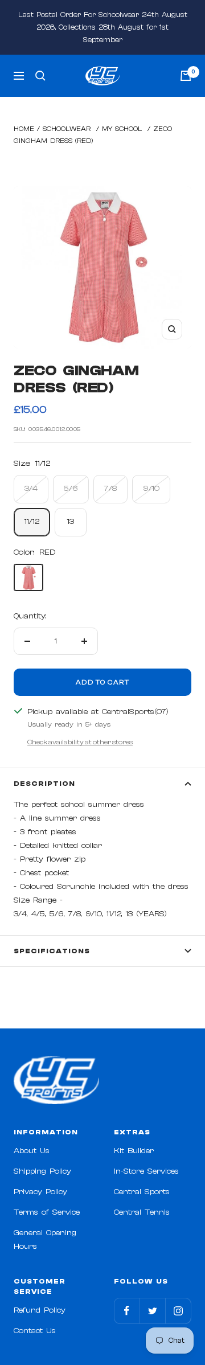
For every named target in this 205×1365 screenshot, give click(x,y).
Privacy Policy (40, 1191)
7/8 (110, 488)
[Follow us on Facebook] (127, 1310)
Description (44, 784)
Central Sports (142, 1191)
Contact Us (35, 1330)
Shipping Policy (42, 1171)
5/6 (71, 488)
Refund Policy (39, 1310)
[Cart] (185, 76)
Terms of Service (47, 1212)
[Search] (40, 76)
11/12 (31, 521)
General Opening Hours (45, 1239)
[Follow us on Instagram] (178, 1310)
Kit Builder (134, 1150)
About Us (32, 1150)
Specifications (52, 951)
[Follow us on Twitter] (152, 1310)
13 (70, 521)
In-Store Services (146, 1171)
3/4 (31, 488)
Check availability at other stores (80, 742)
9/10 (151, 488)
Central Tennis (142, 1212)
